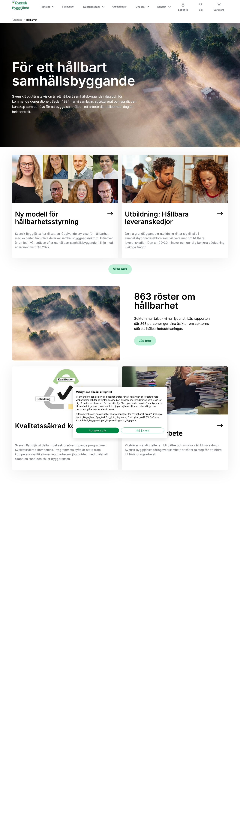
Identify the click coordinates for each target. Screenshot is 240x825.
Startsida (17, 19)
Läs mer (145, 341)
